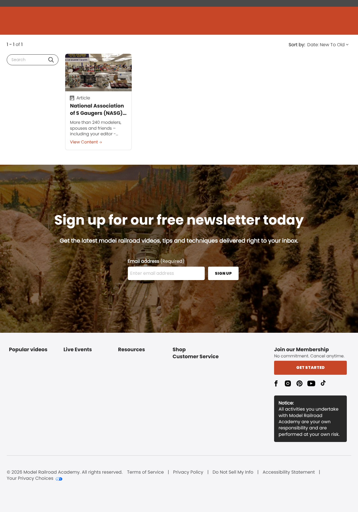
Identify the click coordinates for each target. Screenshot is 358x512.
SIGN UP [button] (223, 273)
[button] (51, 60)
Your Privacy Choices (30, 478)
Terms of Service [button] (145, 472)
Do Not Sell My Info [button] (233, 472)
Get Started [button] (310, 367)
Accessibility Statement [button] (289, 472)
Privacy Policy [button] (188, 472)
